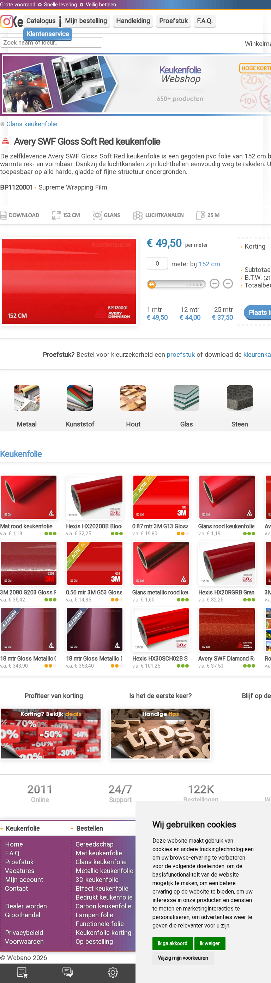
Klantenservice (47, 34)
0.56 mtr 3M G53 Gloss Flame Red (108, 592)
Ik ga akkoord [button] (172, 943)
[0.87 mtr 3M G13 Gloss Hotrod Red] (161, 518)
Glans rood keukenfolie (226, 526)
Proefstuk (173, 21)
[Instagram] (10, 26)
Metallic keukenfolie (104, 871)
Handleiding (133, 21)
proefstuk (181, 355)
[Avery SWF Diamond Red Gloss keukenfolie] (227, 650)
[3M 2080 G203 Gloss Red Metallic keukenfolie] (29, 584)
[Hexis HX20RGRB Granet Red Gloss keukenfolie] (227, 584)
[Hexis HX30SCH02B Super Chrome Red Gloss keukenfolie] (161, 650)
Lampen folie (94, 915)
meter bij (195, 264)
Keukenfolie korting (103, 933)
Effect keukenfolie (102, 888)
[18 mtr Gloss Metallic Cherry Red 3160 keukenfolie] (29, 650)
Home (14, 844)
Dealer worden (26, 906)
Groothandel (22, 915)
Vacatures (20, 871)
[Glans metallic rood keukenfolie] (161, 584)
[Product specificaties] (19, 217)
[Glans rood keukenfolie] (227, 518)
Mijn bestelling (86, 21)
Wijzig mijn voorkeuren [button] (183, 958)
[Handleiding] (160, 757)
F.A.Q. (205, 21)
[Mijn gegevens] (113, 975)
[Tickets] (67, 975)
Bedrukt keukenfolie (104, 897)
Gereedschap (95, 844)
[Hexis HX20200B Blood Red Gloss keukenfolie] (95, 518)
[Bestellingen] (22, 975)
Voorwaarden (24, 942)
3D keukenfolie (97, 880)
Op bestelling (94, 942)
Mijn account (24, 880)
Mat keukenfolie (99, 853)
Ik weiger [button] (210, 943)
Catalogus (41, 21)
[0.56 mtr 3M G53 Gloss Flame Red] (95, 584)
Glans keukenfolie (32, 124)
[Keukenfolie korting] (51, 757)
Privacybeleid (24, 933)
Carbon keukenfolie (103, 906)
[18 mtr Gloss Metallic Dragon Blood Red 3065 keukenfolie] (95, 650)
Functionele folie (100, 924)
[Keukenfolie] (5, 142)
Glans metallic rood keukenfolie (171, 592)
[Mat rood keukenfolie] (29, 518)
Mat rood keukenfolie (26, 526)
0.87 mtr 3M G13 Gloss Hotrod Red (175, 526)
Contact (16, 888)
